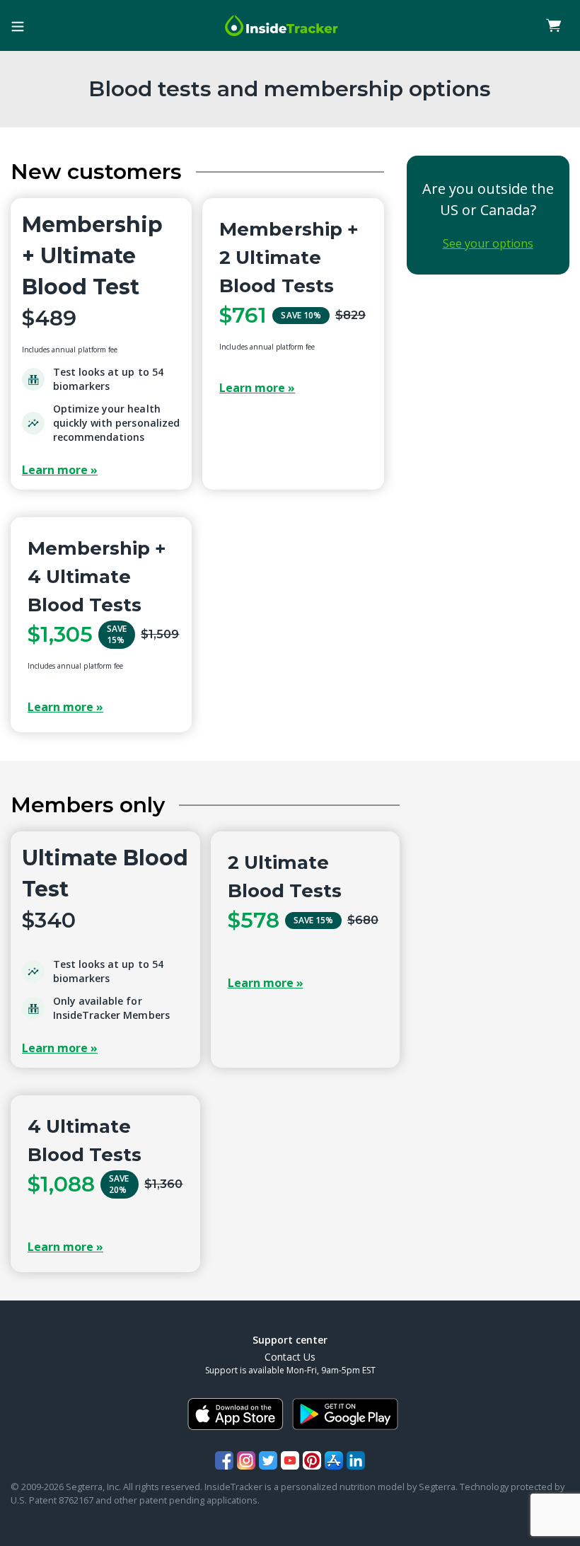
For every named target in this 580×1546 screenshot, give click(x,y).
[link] (553, 25)
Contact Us (290, 1356)
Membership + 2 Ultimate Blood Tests (288, 257)
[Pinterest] (312, 1460)
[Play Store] (345, 1414)
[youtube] (290, 1460)
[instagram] (246, 1460)
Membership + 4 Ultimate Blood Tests (97, 576)
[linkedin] (356, 1460)
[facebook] (224, 1460)
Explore (101, 469)
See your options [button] (488, 243)
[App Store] (235, 1414)
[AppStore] (334, 1460)
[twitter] (268, 1460)
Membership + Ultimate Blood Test (92, 256)
